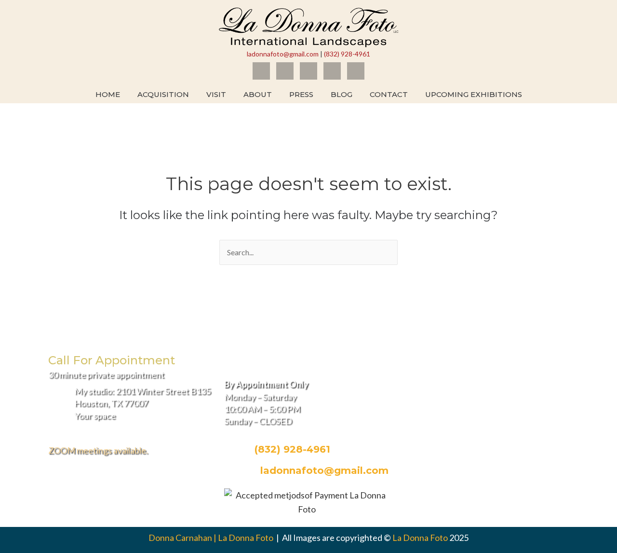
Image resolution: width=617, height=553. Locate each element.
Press (301, 94)
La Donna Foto (420, 537)
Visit (216, 94)
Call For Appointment (111, 360)
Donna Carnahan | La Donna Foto (211, 537)
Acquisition (163, 94)
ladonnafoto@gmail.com (283, 54)
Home (107, 94)
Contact (389, 94)
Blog (341, 94)
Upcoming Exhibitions (473, 94)
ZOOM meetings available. (98, 450)
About (257, 94)
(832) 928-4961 (347, 54)
